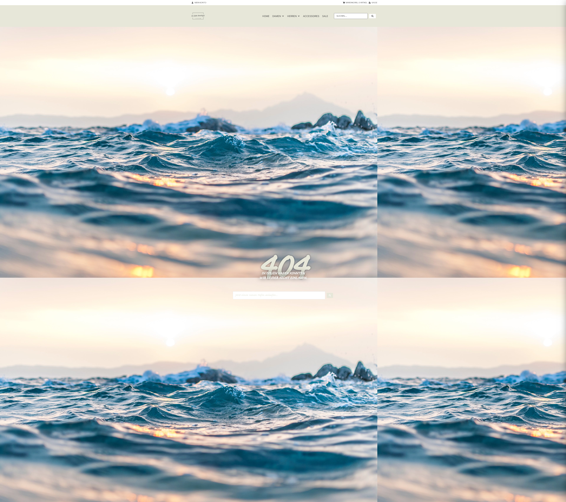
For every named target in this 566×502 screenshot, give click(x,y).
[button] (278, 16)
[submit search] (372, 16)
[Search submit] (330, 295)
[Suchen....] (351, 16)
